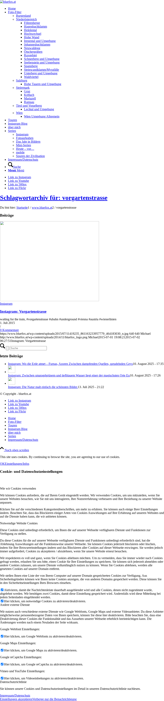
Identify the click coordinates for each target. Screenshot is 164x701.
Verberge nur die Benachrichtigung (54, 699)
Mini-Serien (23, 145)
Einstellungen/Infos (17, 463)
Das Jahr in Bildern (28, 141)
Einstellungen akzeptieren (16, 699)
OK (2, 463)
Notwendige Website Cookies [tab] (19, 523)
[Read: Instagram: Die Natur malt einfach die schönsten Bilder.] (11, 383)
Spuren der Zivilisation (30, 156)
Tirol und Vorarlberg (29, 105)
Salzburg (21, 80)
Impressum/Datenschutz (15, 695)
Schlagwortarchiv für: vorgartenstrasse (53, 197)
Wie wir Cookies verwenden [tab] (18, 488)
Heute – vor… (25, 148)
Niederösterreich (26, 19)
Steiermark (23, 87)
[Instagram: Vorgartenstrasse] (49, 300)
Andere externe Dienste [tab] (15, 604)
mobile (20, 152)
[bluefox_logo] (8, 1)
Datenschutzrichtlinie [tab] (13, 682)
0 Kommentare (9, 330)
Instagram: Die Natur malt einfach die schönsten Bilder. (43, 387)
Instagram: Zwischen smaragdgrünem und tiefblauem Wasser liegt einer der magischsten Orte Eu (69, 375)
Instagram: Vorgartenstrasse (23, 311)
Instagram (22, 134)
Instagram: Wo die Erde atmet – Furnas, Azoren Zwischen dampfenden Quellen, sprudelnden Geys (70, 363)
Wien (19, 113)
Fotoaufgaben (24, 138)
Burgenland (23, 15)
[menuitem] (86, 8)
